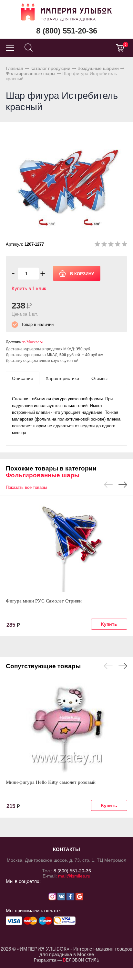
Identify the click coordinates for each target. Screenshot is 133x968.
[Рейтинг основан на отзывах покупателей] (111, 245)
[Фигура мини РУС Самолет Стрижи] (66, 547)
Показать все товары (26, 487)
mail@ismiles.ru (74, 875)
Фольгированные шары (30, 73)
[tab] (22, 378)
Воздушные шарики (98, 68)
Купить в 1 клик (29, 288)
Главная (14, 68)
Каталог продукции (50, 68)
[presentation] (22, 378)
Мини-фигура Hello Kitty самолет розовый (51, 782)
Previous (108, 484)
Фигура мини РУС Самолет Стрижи (44, 600)
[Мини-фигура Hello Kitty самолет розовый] (66, 728)
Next (122, 484)
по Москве (30, 342)
